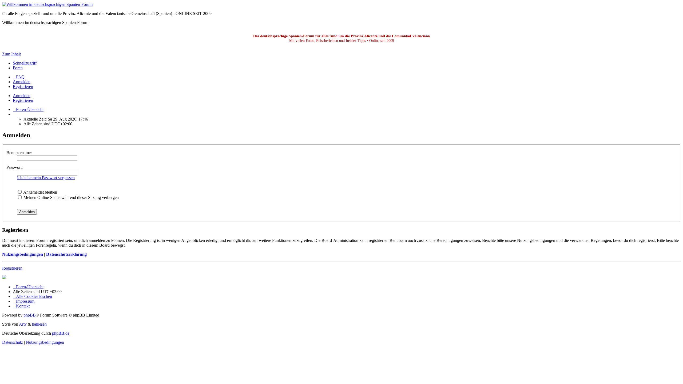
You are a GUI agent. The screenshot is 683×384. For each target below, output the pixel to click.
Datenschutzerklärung (66, 254)
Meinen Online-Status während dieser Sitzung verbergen (70, 197)
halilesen (39, 324)
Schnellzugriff (25, 63)
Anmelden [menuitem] (21, 81)
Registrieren (23, 100)
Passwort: (14, 167)
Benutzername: (19, 152)
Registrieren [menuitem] (23, 86)
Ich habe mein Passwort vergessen (46, 177)
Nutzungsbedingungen (22, 254)
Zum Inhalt (11, 54)
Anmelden (21, 95)
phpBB (29, 315)
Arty (23, 324)
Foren (18, 68)
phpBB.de (60, 333)
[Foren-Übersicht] (47, 4)
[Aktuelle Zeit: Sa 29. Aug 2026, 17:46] (14, 114)
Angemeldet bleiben (39, 192)
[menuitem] (19, 77)
